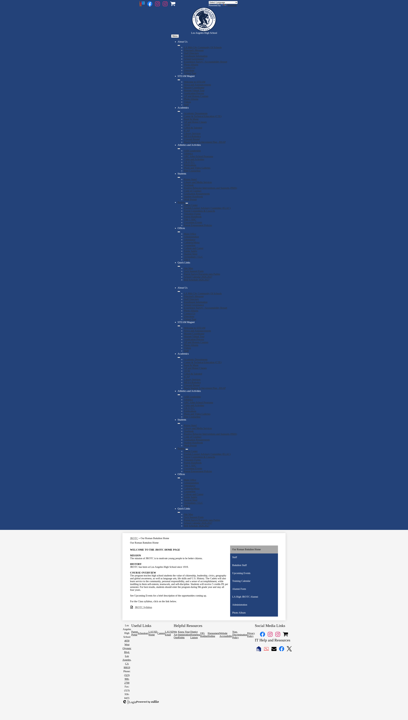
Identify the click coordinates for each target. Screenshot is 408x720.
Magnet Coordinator (194, 87)
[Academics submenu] (179, 111)
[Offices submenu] (179, 231)
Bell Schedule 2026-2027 (197, 279)
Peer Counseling (192, 170)
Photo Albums (191, 64)
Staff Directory (191, 53)
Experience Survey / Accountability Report (205, 61)
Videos (187, 102)
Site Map (188, 268)
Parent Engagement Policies (198, 225)
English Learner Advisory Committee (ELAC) (207, 208)
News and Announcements (197, 84)
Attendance (189, 239)
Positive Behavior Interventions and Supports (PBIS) (210, 188)
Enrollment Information (196, 56)
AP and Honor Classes (195, 122)
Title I (187, 259)
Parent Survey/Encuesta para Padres (202, 274)
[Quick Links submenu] (179, 266)
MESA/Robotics (192, 136)
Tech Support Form (194, 271)
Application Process (194, 93)
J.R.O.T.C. (189, 162)
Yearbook (189, 185)
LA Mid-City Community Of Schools (203, 47)
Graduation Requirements (197, 193)
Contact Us (189, 67)
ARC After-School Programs (198, 156)
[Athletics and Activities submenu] (179, 148)
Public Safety (190, 251)
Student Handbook (193, 196)
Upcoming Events (193, 222)
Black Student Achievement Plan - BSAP (205, 142)
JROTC (134, 538)
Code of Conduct (192, 190)
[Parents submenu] (187, 203)
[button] (179, 291)
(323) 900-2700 (127, 679)
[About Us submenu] (179, 45)
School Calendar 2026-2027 (198, 277)
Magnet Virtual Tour (194, 90)
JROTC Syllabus (143, 607)
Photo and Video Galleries (197, 168)
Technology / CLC (193, 256)
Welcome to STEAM (194, 81)
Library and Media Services (198, 182)
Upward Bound (192, 139)
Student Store (190, 254)
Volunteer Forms (192, 213)
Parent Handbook (193, 216)
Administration (191, 236)
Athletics (188, 153)
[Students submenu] (179, 177)
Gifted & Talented (193, 127)
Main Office (190, 234)
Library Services (192, 133)
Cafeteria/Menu (192, 242)
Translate (232, 5)
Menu (175, 36)
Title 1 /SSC (190, 219)
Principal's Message (194, 50)
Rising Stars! (190, 179)
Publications (190, 165)
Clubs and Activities (194, 159)
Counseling (189, 245)
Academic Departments (196, 113)
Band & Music (191, 119)
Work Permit (190, 199)
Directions (189, 70)
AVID (187, 125)
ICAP (187, 130)
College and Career (193, 248)
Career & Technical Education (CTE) (203, 116)
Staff (186, 104)
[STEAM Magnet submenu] (179, 79)
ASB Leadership (192, 150)
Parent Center (191, 205)
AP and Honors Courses (196, 96)
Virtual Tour (190, 73)
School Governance (194, 59)
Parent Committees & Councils (199, 211)
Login (129, 702)
